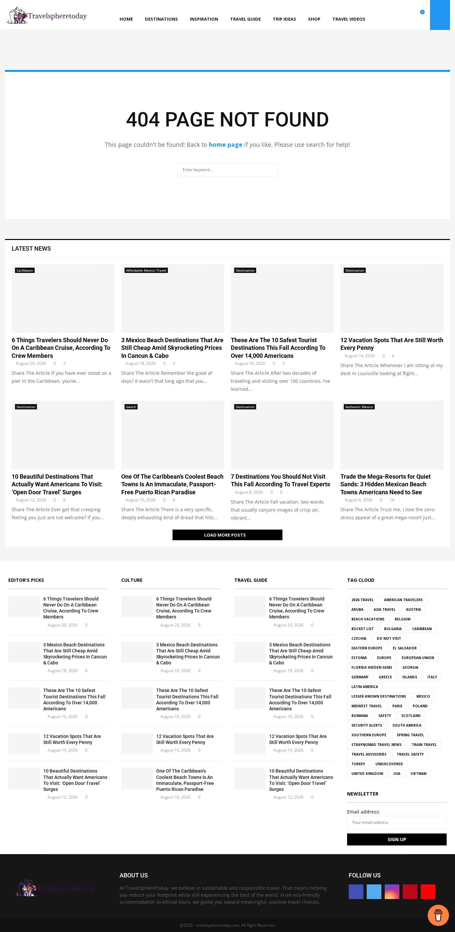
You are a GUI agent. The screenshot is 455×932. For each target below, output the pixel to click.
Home (126, 19)
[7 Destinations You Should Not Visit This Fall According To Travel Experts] (282, 435)
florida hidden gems (371, 667)
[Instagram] (399, 15)
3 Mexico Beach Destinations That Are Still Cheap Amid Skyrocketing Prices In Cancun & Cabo (172, 348)
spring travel (410, 735)
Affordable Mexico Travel (146, 270)
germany (359, 677)
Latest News (31, 248)
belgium (402, 619)
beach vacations (367, 619)
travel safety (410, 754)
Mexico (423, 696)
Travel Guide (245, 19)
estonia (359, 657)
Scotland (411, 715)
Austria (413, 609)
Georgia (410, 667)
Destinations (161, 19)
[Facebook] (385, 15)
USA (396, 773)
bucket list (362, 628)
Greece (385, 677)
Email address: (363, 812)
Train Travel (424, 744)
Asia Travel (385, 609)
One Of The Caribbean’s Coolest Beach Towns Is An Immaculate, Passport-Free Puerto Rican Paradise (172, 484)
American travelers (403, 599)
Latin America (364, 686)
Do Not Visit (389, 638)
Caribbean (25, 270)
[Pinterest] (407, 15)
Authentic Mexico (359, 406)
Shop (314, 19)
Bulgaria (393, 628)
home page (225, 144)
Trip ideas (284, 19)
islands (409, 677)
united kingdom (367, 773)
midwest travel (366, 706)
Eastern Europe (366, 648)
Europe (384, 657)
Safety (384, 715)
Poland (420, 706)
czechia (358, 638)
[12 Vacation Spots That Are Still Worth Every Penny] (391, 298)
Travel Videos (348, 19)
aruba (357, 609)
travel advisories (368, 754)
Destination (245, 270)
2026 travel (362, 599)
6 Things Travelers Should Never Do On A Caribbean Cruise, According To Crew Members (61, 348)
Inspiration (204, 19)
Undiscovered (389, 764)
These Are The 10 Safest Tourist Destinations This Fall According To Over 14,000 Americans (278, 348)
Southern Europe (368, 735)
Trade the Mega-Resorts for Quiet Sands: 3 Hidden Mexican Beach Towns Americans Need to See (385, 484)
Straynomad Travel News (376, 744)
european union (418, 657)
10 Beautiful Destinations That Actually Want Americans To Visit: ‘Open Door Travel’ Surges (57, 484)
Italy (432, 677)
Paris (397, 706)
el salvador (405, 648)
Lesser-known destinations (378, 696)
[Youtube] (414, 15)
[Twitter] (392, 15)
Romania (359, 715)
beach (131, 406)
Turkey (358, 764)
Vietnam (418, 773)
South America (406, 725)
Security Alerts (366, 725)
